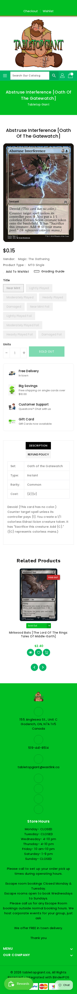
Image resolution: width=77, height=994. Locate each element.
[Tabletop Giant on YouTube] (50, 5)
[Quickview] (30, 652)
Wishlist (48, 11)
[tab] (38, 445)
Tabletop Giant (38, 104)
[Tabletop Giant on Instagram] (42, 5)
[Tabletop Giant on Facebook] (27, 5)
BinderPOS (61, 977)
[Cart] (71, 76)
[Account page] (63, 76)
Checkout (30, 11)
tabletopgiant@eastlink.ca (38, 767)
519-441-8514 (38, 748)
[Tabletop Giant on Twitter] (34, 5)
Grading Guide (53, 271)
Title (6, 280)
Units (7, 344)
